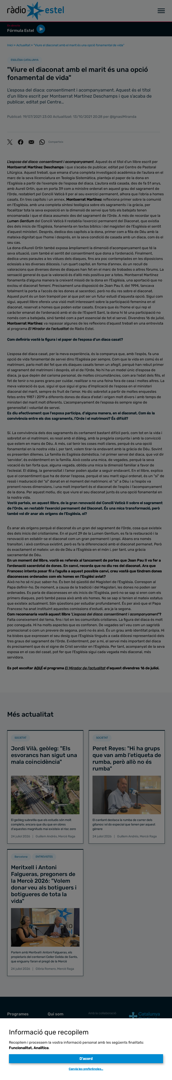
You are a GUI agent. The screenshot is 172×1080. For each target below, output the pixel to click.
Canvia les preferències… (86, 1069)
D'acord (86, 1058)
